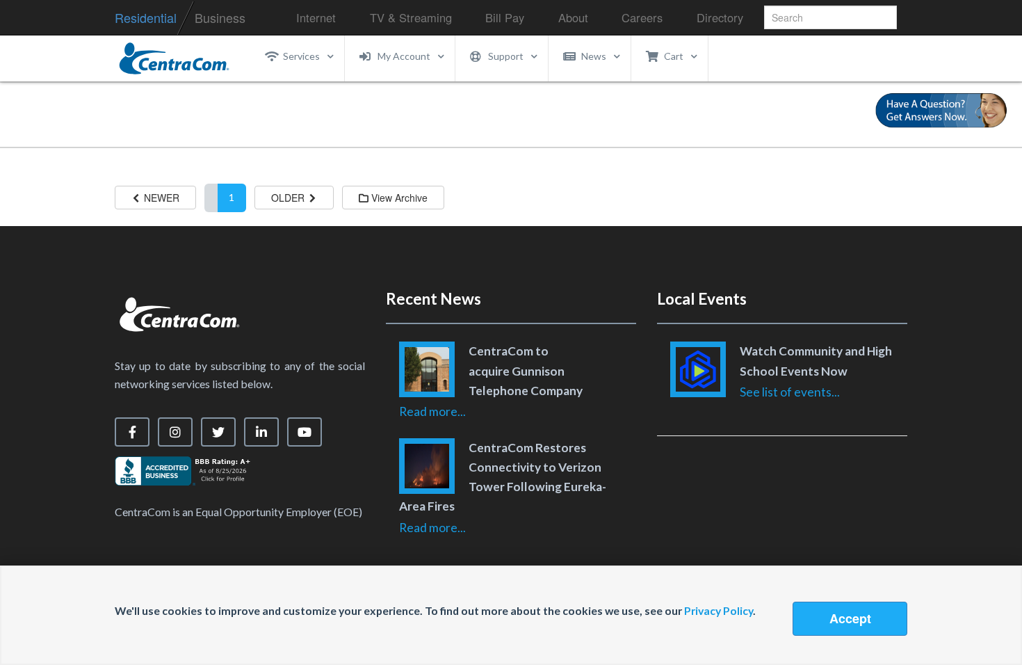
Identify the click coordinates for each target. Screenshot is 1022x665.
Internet (316, 17)
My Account (404, 56)
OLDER (289, 198)
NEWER (160, 198)
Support (506, 56)
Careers (642, 17)
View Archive (398, 198)
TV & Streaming (411, 17)
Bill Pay (504, 17)
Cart (673, 56)
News (593, 56)
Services (301, 56)
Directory (720, 17)
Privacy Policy (718, 610)
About (573, 17)
